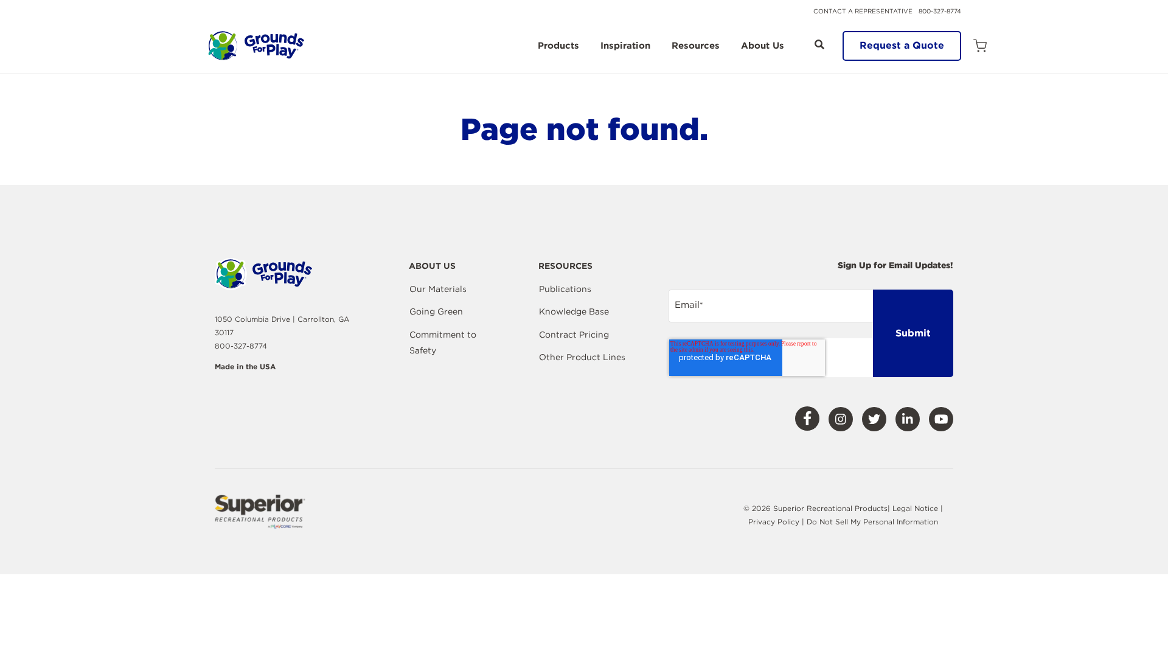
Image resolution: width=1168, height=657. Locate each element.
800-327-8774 (940, 11)
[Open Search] (819, 44)
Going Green (436, 311)
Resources (696, 46)
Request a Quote (902, 45)
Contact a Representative (862, 11)
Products (558, 46)
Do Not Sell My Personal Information (872, 521)
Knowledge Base (574, 311)
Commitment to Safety (442, 342)
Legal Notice (915, 508)
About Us (762, 46)
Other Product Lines (582, 357)
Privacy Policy (775, 521)
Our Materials (438, 289)
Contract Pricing (574, 334)
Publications (565, 289)
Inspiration (625, 46)
